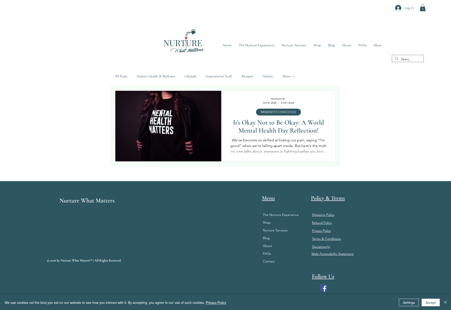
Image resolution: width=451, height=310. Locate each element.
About (267, 246)
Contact (269, 261)
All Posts (121, 76)
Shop (267, 222)
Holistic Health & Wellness (156, 76)
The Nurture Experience (281, 215)
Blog (266, 238)
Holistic (268, 76)
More (286, 76)
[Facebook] (323, 288)
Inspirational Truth (219, 76)
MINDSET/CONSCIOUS (278, 112)
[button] (423, 7)
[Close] (445, 302)
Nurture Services (275, 230)
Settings (409, 302)
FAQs (267, 253)
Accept (431, 302)
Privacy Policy (216, 302)
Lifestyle (190, 76)
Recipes (247, 76)
